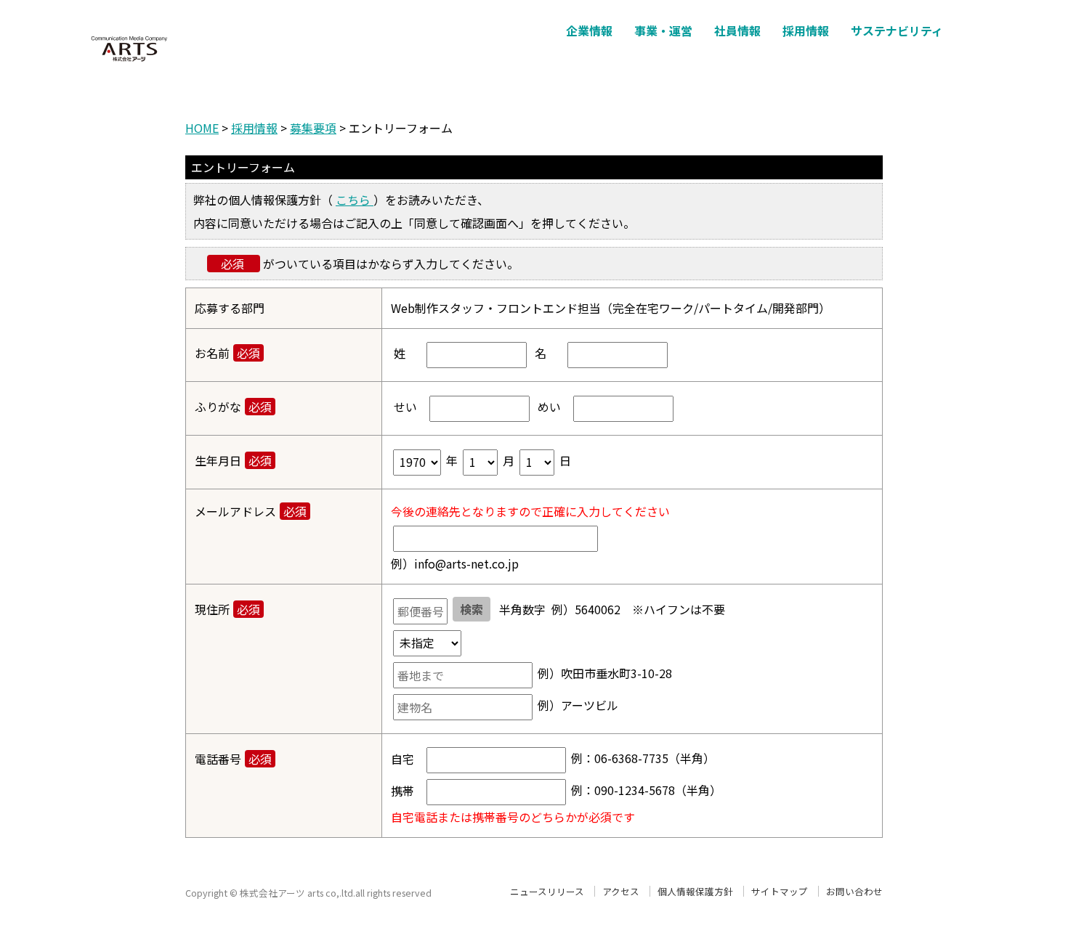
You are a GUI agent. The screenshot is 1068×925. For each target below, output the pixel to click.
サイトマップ (779, 891)
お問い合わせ (854, 891)
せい (404, 406)
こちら (354, 199)
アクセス (620, 891)
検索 (471, 609)
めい (548, 406)
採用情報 (254, 127)
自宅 (402, 758)
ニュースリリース (547, 891)
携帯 (402, 790)
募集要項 (313, 127)
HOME (202, 127)
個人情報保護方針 (695, 891)
